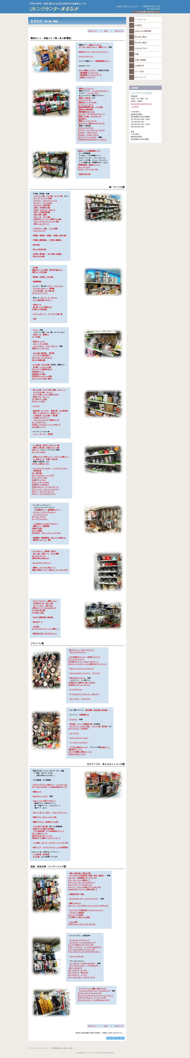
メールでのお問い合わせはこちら (146, 12)
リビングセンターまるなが (65, 8)
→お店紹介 (135, 106)
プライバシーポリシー (39, 1048)
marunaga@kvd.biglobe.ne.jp (141, 104)
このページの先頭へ (115, 1038)
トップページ (140, 20)
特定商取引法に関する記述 (62, 1048)
